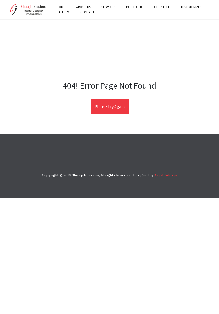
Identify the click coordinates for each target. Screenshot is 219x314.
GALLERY (63, 12)
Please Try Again (110, 106)
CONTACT (87, 12)
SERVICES (108, 7)
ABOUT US (83, 7)
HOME (61, 7)
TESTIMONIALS (191, 7)
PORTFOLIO (134, 7)
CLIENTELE (162, 7)
